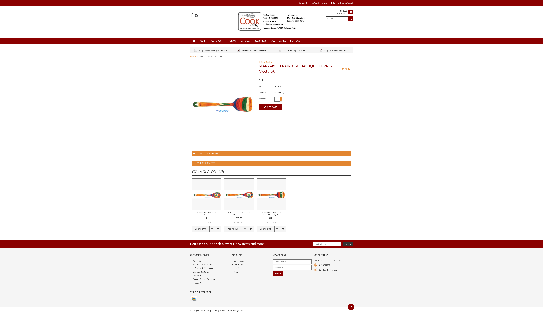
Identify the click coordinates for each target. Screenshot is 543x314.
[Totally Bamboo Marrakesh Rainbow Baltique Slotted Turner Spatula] (271, 194)
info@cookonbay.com (328, 270)
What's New (239, 264)
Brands (282, 41)
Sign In (335, 3)
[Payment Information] (193, 298)
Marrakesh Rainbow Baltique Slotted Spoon (239, 213)
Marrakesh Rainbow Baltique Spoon (206, 213)
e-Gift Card (295, 41)
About (203, 41)
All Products (217, 41)
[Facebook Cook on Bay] (192, 15)
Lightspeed (240, 310)
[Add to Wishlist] (342, 69)
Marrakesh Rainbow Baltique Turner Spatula (211, 56)
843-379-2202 (324, 265)
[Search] (350, 18)
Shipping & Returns (201, 272)
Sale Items (238, 268)
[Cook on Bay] (271, 21)
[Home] (194, 41)
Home (192, 56)
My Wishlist (315, 3)
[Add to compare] (346, 69)
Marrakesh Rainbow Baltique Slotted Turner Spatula (271, 213)
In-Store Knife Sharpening (203, 268)
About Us (197, 261)
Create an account (346, 3)
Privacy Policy (198, 283)
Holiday (232, 41)
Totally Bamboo (266, 62)
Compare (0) (303, 3)
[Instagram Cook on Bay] (196, 15)
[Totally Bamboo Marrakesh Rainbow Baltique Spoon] (206, 194)
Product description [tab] (207, 153)
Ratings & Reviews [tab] (207, 163)
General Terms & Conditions (204, 279)
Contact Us (197, 275)
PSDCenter (223, 310)
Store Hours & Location (202, 264)
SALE (273, 41)
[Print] (349, 69)
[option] (206, 206)
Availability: (263, 92)
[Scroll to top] (351, 307)
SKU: (261, 86)
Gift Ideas (245, 41)
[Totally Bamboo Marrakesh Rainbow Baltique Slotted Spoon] (239, 194)
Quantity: (262, 99)
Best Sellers (260, 41)
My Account (326, 3)
